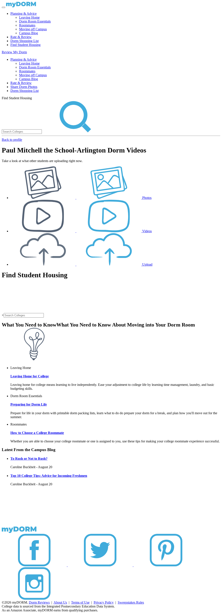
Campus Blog (28, 33)
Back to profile (12, 139)
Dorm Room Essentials (35, 21)
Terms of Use (80, 602)
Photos (146, 198)
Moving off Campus (33, 29)
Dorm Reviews (39, 602)
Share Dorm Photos (23, 87)
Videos (146, 231)
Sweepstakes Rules (131, 602)
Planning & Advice (23, 13)
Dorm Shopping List (24, 41)
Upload (146, 264)
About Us (60, 602)
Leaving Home (29, 17)
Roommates (27, 25)
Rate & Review (21, 37)
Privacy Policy (104, 602)
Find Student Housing (25, 45)
